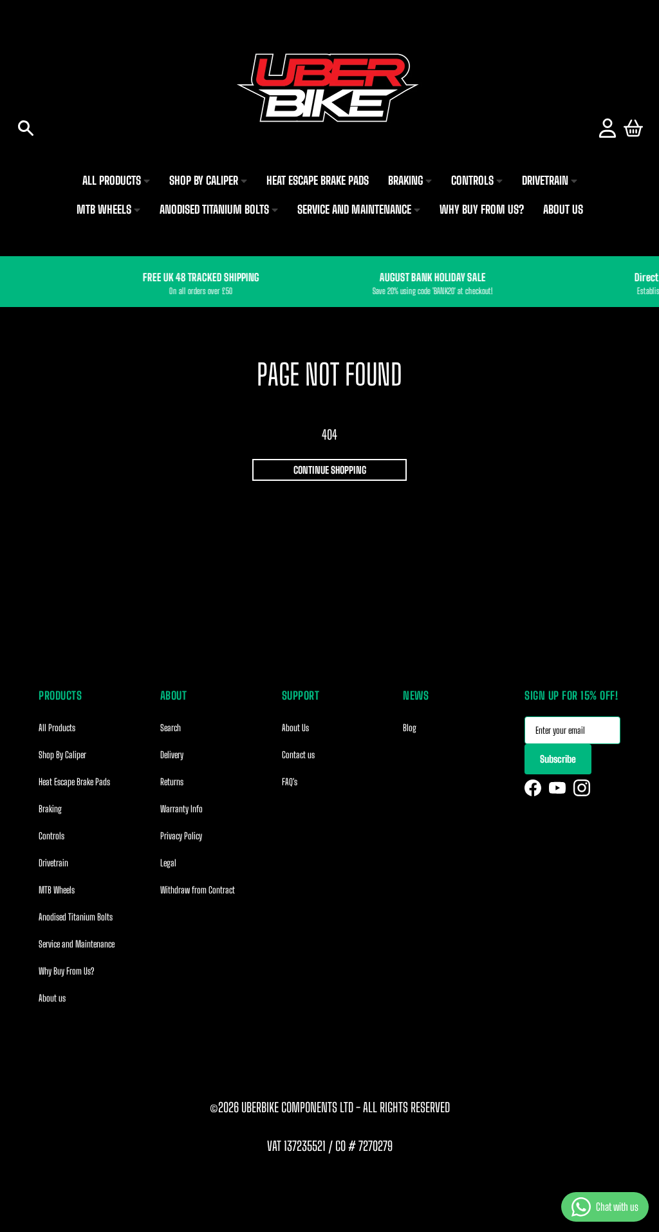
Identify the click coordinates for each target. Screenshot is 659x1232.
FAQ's (289, 781)
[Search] (25, 128)
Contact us (298, 754)
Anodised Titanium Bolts (76, 916)
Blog (409, 727)
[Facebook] (532, 787)
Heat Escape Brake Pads (74, 781)
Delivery (171, 754)
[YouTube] (557, 787)
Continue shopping (329, 470)
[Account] (607, 128)
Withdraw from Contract (197, 889)
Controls (51, 835)
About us (52, 998)
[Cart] (633, 128)
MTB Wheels (57, 889)
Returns (171, 781)
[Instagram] (581, 787)
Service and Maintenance (77, 943)
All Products (57, 727)
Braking (50, 808)
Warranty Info (181, 808)
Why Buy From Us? (66, 971)
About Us (295, 727)
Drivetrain (53, 862)
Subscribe (558, 759)
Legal (168, 862)
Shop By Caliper (62, 754)
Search (170, 727)
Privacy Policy (181, 835)
